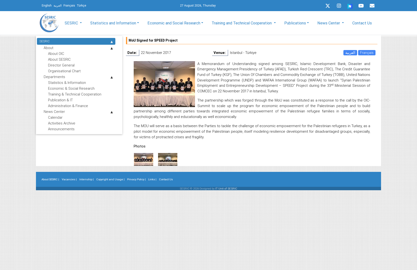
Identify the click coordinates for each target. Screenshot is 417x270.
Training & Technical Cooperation (74, 94)
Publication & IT (60, 100)
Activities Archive (61, 123)
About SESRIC (59, 59)
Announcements (61, 129)
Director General (61, 65)
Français (367, 52)
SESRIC (44, 41)
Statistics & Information (67, 82)
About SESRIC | (50, 179)
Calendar (55, 117)
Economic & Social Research (71, 88)
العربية (350, 52)
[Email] (372, 5)
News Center (54, 111)
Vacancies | (69, 179)
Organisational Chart (64, 71)
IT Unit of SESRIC (226, 188)
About (48, 47)
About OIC (56, 53)
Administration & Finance (68, 105)
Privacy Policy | (136, 179)
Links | (152, 179)
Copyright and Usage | (110, 179)
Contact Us (362, 23)
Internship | (86, 179)
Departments (54, 76)
